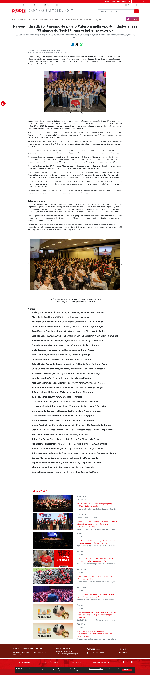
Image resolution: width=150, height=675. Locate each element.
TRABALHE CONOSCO (96, 653)
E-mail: (66, 654)
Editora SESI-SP (76, 662)
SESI (118, 1)
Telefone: (64, 648)
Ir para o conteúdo (18, 5)
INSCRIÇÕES (77, 19)
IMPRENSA (123, 649)
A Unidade (22, 19)
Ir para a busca (41, 5)
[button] (28, 264)
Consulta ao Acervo (101, 662)
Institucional (24, 662)
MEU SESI (133, 19)
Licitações (97, 19)
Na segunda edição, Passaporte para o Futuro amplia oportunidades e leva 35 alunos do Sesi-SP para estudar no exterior (75, 28)
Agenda (69, 19)
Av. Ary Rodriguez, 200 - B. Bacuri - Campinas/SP (29, 653)
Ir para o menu (30, 5)
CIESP (113, 1)
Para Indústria (46, 19)
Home (14, 19)
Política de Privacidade (96, 669)
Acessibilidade (121, 5)
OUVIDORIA (124, 653)
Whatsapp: (65, 651)
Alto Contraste (132, 5)
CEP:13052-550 (18, 654)
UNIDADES (87, 19)
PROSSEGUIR (127, 670)
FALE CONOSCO (94, 649)
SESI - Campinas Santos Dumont (27, 648)
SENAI (124, 1)
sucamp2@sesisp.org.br (69, 654)
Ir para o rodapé (52, 5)
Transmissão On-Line (50, 662)
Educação (59, 19)
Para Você (33, 19)
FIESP (107, 1)
